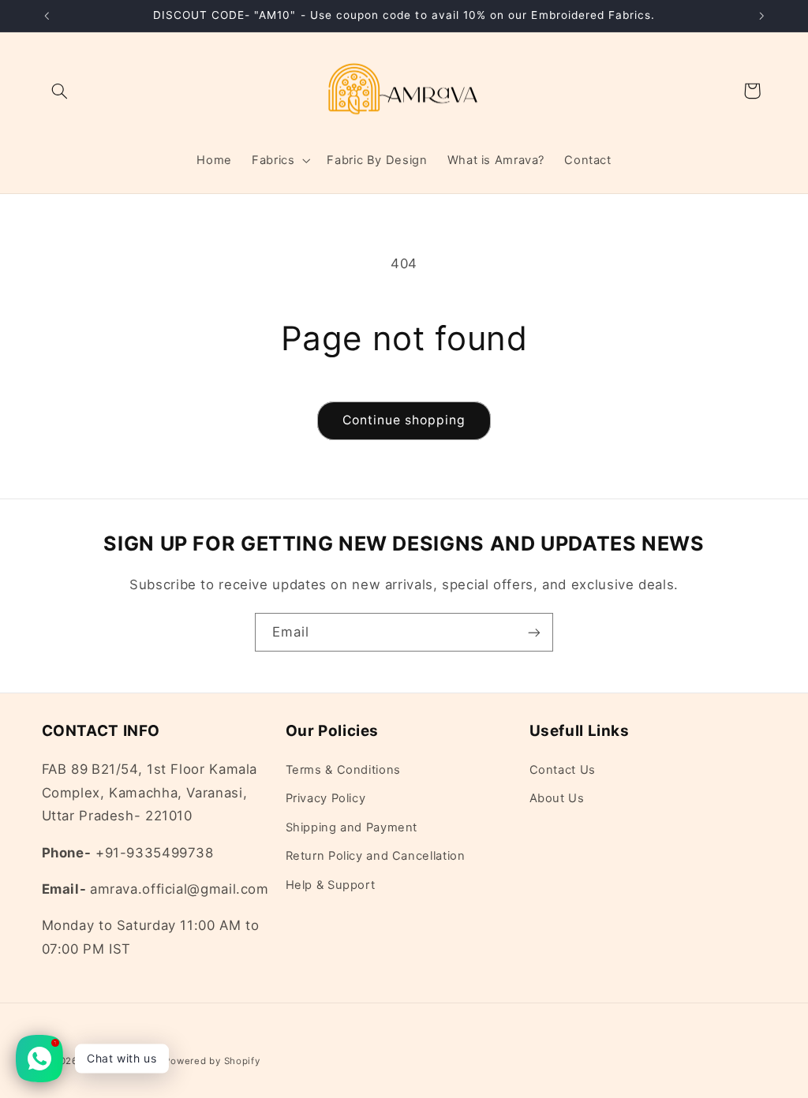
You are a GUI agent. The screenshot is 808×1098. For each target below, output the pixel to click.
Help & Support (331, 885)
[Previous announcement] (46, 16)
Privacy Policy (326, 798)
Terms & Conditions (343, 770)
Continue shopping (404, 420)
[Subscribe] (534, 632)
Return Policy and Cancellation (376, 856)
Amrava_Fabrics (122, 1060)
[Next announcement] (761, 16)
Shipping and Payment (352, 827)
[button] (60, 91)
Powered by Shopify (212, 1060)
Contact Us (562, 770)
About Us (557, 798)
